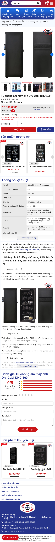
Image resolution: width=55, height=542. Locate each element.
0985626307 (12, 538)
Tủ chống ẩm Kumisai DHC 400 (14, 469)
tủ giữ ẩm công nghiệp (23, 362)
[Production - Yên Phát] (5, 3)
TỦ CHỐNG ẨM (18, 21)
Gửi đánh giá (28, 429)
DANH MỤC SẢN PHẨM (10, 491)
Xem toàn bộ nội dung (27, 238)
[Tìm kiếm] (38, 3)
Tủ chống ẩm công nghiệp (11, 25)
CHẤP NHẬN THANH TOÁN (12, 495)
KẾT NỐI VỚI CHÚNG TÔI (11, 499)
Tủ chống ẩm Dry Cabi (36, 21)
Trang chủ (5, 21)
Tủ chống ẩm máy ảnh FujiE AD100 (41, 470)
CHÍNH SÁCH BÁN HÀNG (11, 483)
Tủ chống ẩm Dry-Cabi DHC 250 (13, 167)
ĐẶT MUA (20, 130)
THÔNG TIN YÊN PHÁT (10, 487)
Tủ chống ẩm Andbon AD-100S (40, 167)
